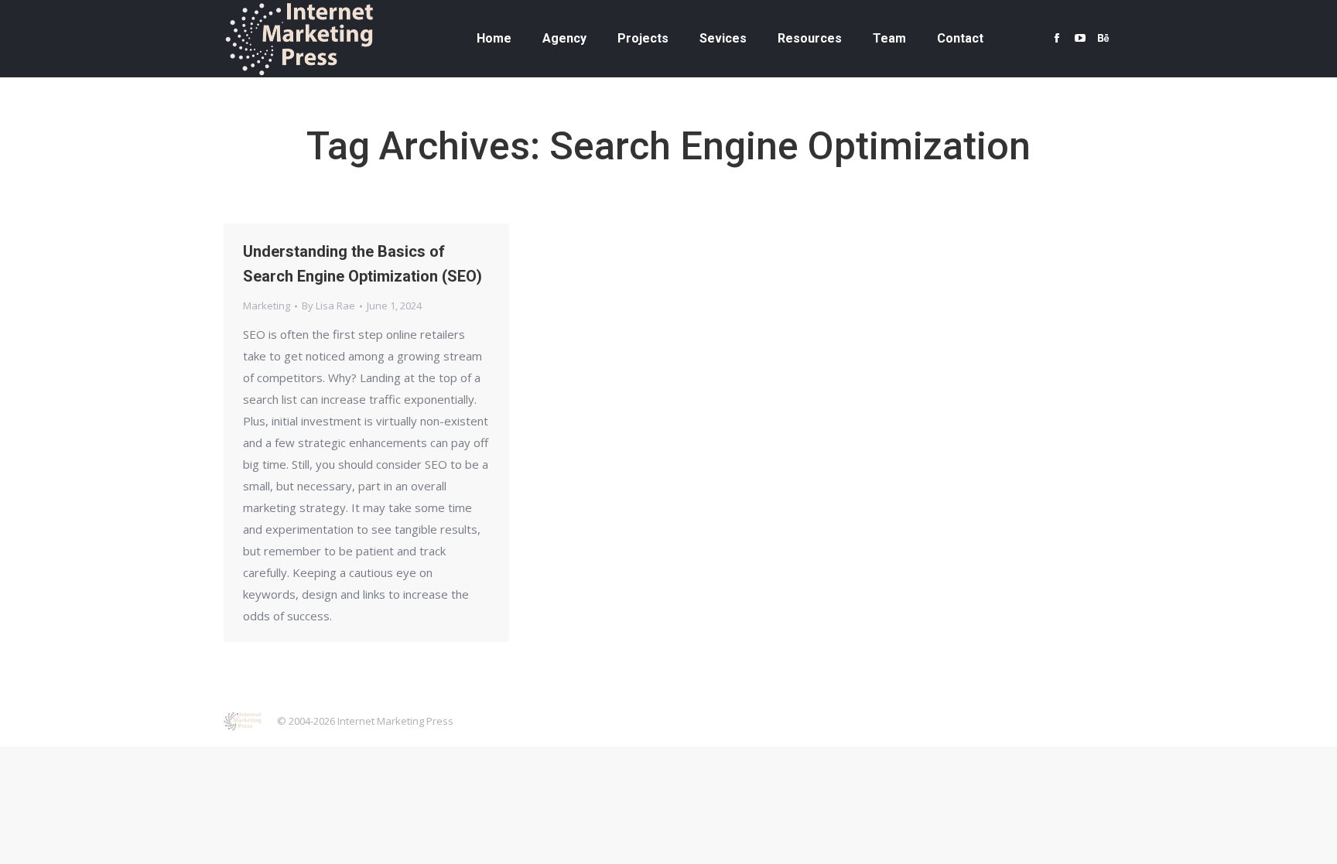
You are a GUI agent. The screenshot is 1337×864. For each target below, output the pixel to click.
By (328, 305)
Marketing (266, 305)
